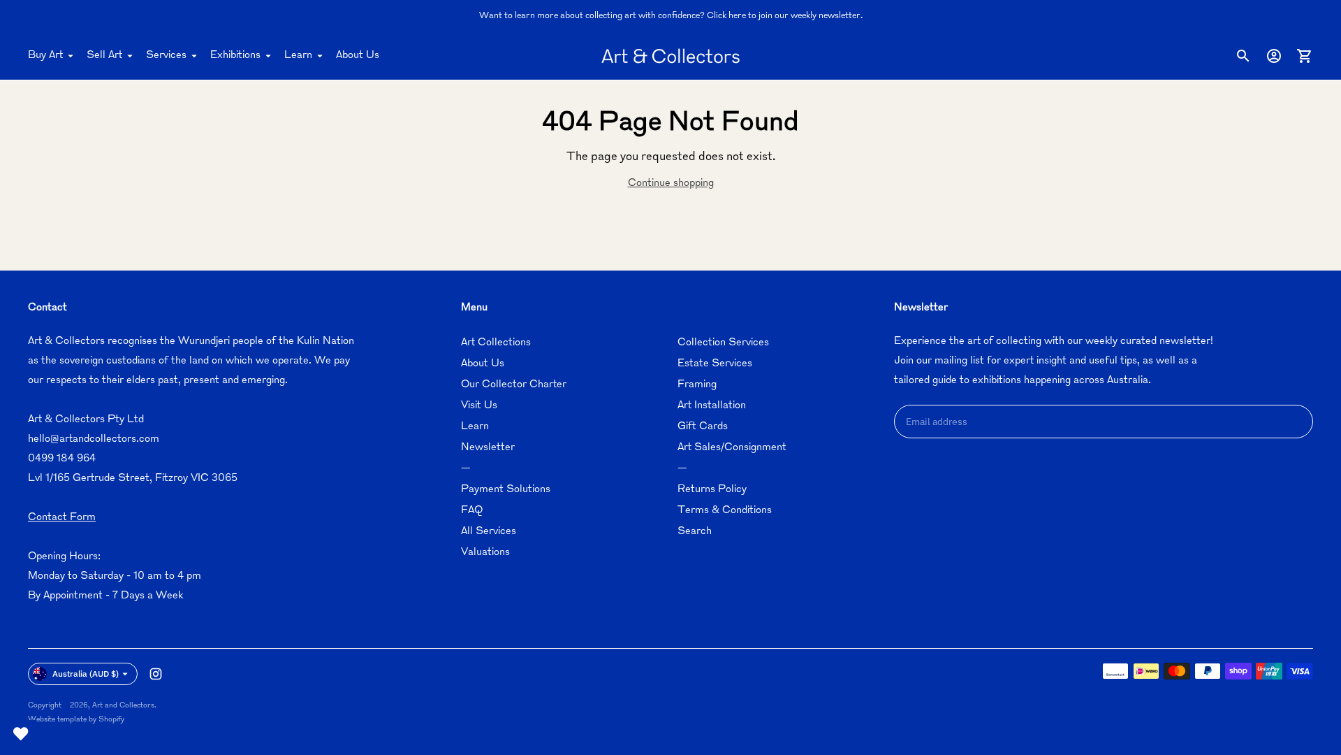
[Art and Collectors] (670, 56)
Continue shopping (671, 183)
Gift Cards (702, 427)
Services (166, 55)
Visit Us (479, 406)
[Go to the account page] (1274, 56)
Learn (298, 55)
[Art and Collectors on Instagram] (156, 674)
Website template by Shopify (76, 720)
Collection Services (723, 343)
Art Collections (496, 343)
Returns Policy (712, 489)
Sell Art (104, 55)
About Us (357, 55)
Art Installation (711, 406)
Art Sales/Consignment (731, 448)
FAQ (472, 510)
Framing (697, 385)
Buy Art (45, 55)
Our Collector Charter (513, 385)
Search (694, 531)
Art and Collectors (123, 706)
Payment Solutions (505, 489)
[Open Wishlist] (21, 734)
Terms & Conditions (724, 510)
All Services (488, 531)
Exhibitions (235, 55)
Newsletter (488, 448)
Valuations (485, 552)
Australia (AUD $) (85, 673)
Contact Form (62, 517)
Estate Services (714, 364)
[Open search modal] (1243, 56)
